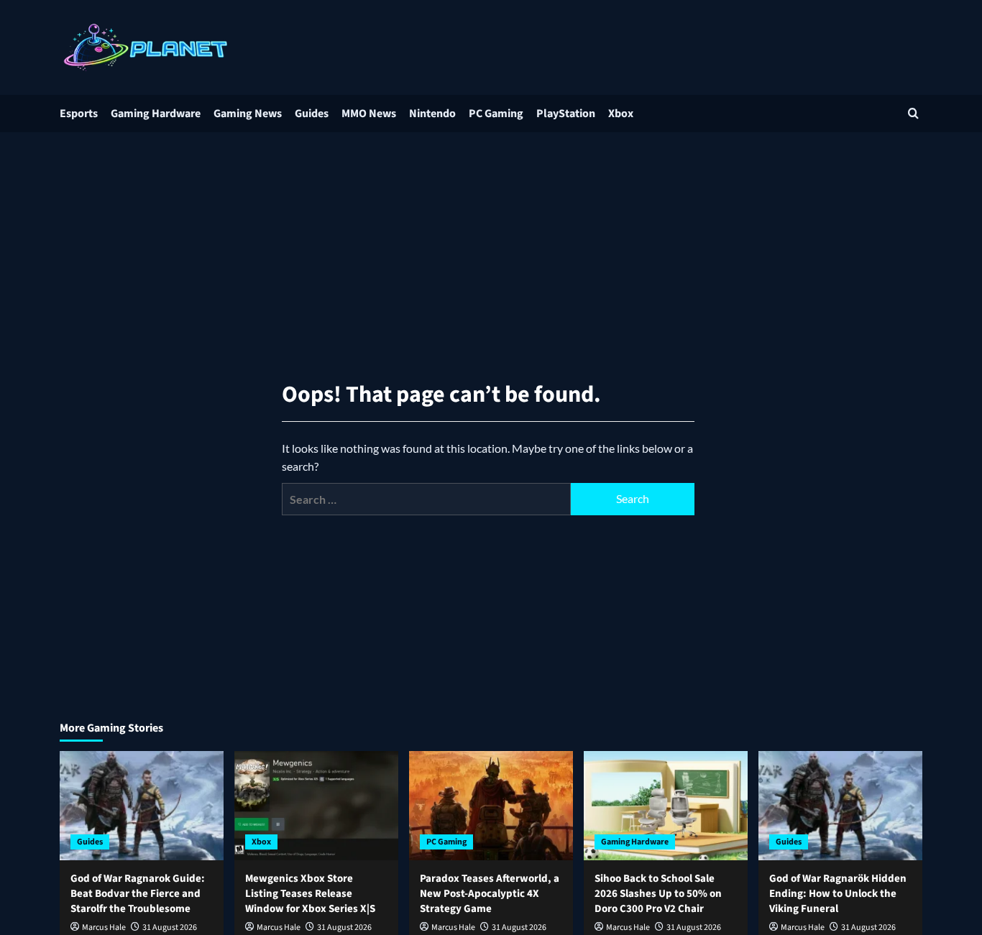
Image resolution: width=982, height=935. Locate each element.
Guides (312, 113)
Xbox (620, 113)
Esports (79, 113)
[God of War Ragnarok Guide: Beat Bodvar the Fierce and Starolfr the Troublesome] (142, 805)
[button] (913, 113)
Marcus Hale (104, 927)
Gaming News (248, 113)
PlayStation (565, 113)
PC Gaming (496, 113)
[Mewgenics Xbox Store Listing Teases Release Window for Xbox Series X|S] (316, 805)
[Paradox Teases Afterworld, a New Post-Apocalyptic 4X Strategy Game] (491, 805)
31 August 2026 (169, 927)
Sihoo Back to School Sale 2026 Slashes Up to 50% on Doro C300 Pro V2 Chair (658, 893)
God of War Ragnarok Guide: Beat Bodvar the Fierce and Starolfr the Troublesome (137, 893)
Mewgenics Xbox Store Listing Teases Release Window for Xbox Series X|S (310, 893)
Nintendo (432, 113)
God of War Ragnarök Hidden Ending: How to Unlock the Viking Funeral (838, 893)
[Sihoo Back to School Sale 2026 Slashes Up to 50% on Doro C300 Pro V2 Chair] (666, 805)
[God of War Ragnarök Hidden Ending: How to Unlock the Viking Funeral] (840, 805)
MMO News (368, 113)
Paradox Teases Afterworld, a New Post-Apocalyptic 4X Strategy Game (489, 893)
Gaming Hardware (156, 113)
